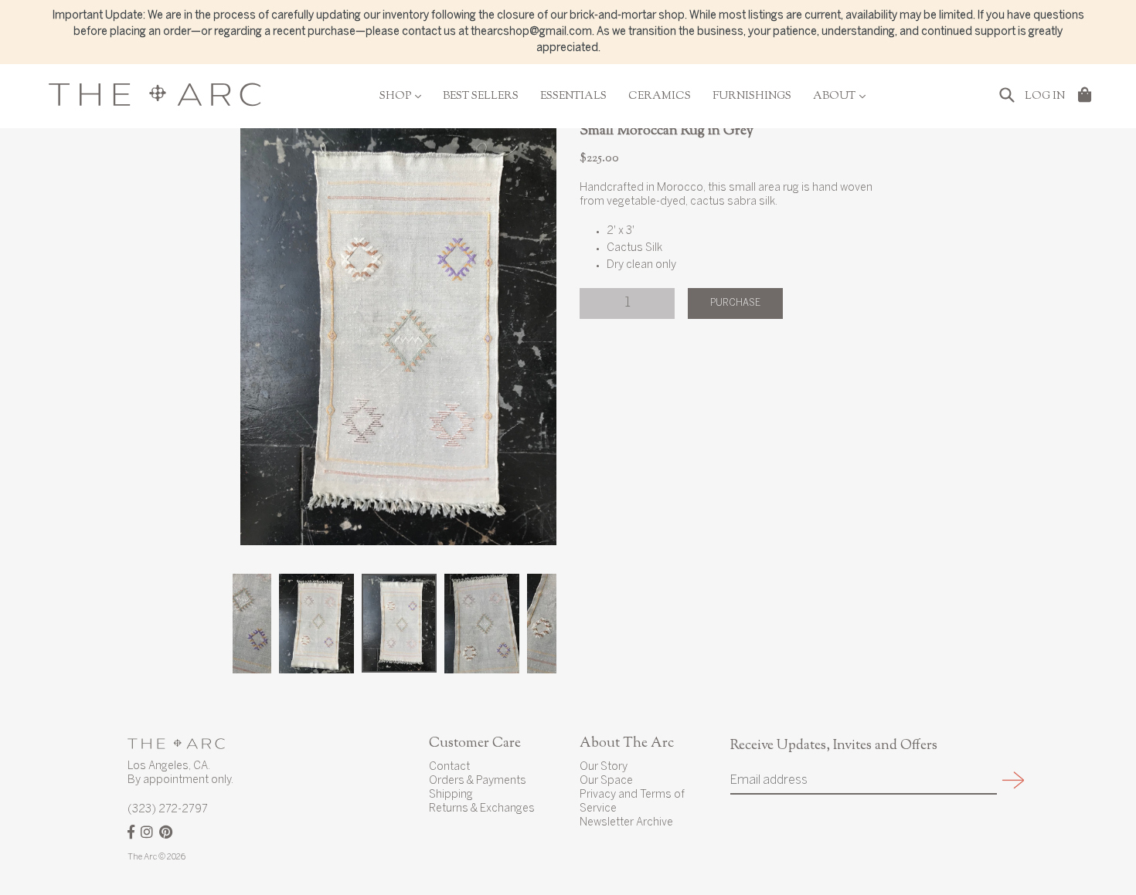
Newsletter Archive (626, 823)
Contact (449, 767)
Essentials (573, 96)
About (839, 96)
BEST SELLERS (481, 96)
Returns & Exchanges (482, 809)
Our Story (604, 767)
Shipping (451, 795)
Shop (400, 96)
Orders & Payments (477, 781)
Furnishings (752, 96)
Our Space (606, 781)
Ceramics (659, 96)
